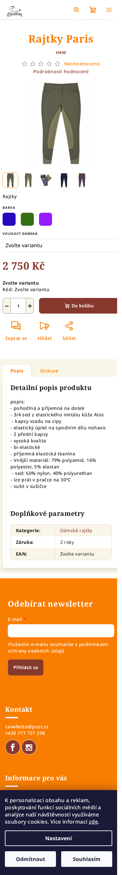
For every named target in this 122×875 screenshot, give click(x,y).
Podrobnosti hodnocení (60, 71)
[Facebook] (12, 747)
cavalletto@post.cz (26, 726)
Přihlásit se (25, 667)
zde (93, 821)
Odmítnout (30, 859)
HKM (61, 52)
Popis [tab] (16, 371)
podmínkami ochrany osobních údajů (58, 647)
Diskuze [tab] (49, 371)
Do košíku (83, 306)
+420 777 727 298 (25, 733)
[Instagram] (28, 747)
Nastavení (58, 838)
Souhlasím (87, 859)
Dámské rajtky (76, 530)
